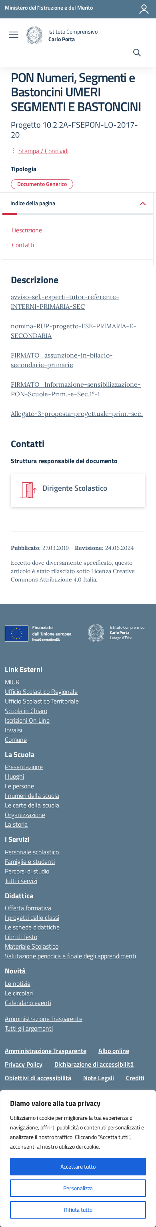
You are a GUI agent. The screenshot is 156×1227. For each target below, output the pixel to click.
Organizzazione (25, 814)
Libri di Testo (21, 936)
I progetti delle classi (32, 917)
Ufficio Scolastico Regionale (41, 691)
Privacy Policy (23, 1064)
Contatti (23, 245)
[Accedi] (144, 9)
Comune (16, 739)
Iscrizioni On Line (27, 720)
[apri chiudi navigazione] (13, 35)
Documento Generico (42, 184)
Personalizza (78, 1188)
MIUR (12, 682)
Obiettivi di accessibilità (38, 1078)
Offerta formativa (28, 908)
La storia (16, 824)
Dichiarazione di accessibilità (94, 1064)
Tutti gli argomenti (29, 1028)
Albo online (113, 1050)
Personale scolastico (32, 852)
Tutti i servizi (21, 880)
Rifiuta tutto (78, 1209)
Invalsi (13, 730)
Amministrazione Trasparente (43, 1018)
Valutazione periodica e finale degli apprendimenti (70, 956)
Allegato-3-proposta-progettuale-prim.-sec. (77, 414)
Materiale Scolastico (31, 946)
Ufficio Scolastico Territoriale (42, 701)
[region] (78, 1158)
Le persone (19, 786)
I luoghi (14, 776)
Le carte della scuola (32, 805)
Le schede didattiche (32, 927)
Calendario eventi (28, 1002)
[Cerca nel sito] (137, 53)
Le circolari (19, 993)
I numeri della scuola (32, 795)
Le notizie (17, 983)
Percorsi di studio (27, 871)
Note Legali (98, 1078)
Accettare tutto (78, 1166)
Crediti (135, 1078)
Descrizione (27, 230)
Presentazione (24, 766)
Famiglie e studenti (30, 861)
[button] (78, 204)
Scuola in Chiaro (26, 710)
